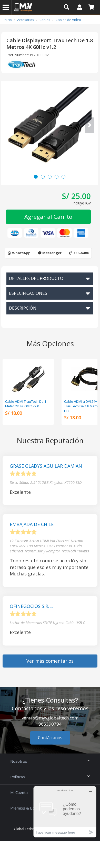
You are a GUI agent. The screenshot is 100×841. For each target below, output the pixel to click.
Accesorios (25, 19)
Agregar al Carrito (48, 216)
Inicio (8, 19)
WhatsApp (21, 252)
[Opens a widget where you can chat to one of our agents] (65, 811)
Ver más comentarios (50, 661)
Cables (44, 19)
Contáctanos (50, 737)
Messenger (51, 252)
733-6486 (80, 252)
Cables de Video (68, 19)
